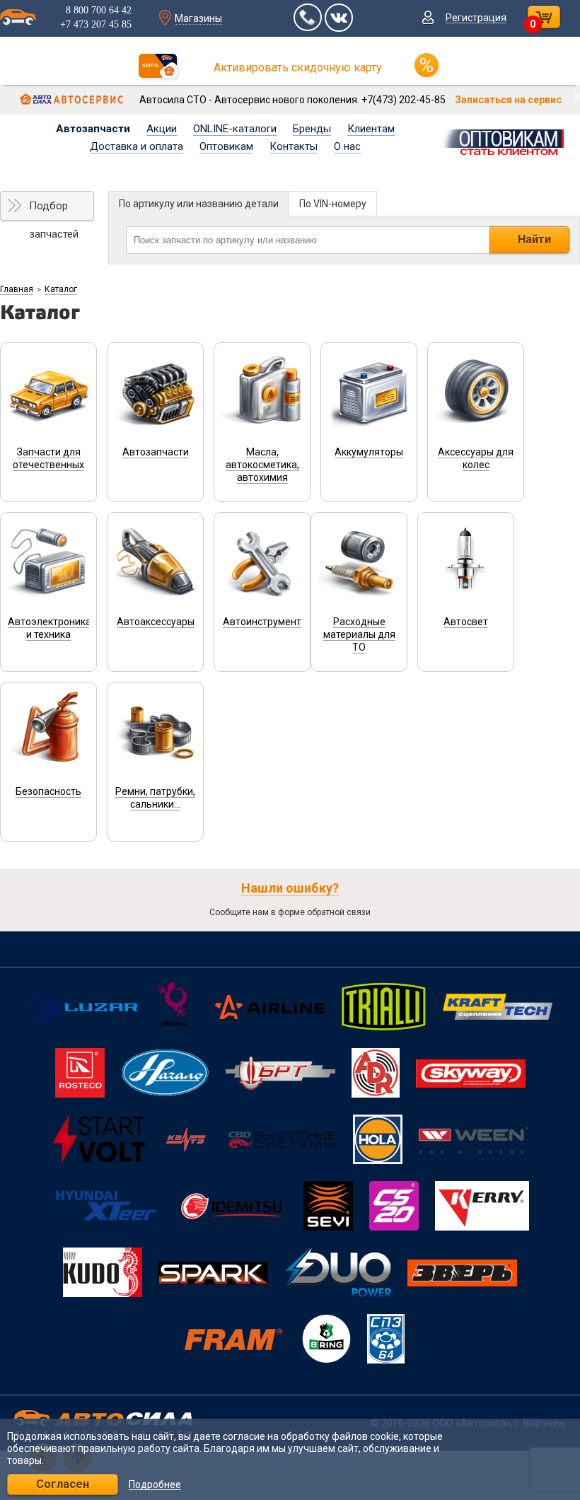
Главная (16, 289)
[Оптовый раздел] (507, 140)
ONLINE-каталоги (235, 128)
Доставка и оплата (136, 146)
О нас (347, 146)
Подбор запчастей (54, 210)
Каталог (61, 289)
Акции (161, 128)
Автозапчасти (93, 128)
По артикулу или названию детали (199, 203)
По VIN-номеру (332, 203)
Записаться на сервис (508, 99)
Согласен (62, 1484)
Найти (534, 239)
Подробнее (155, 1484)
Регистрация (476, 17)
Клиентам (371, 128)
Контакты (293, 146)
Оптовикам (226, 146)
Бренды (312, 128)
